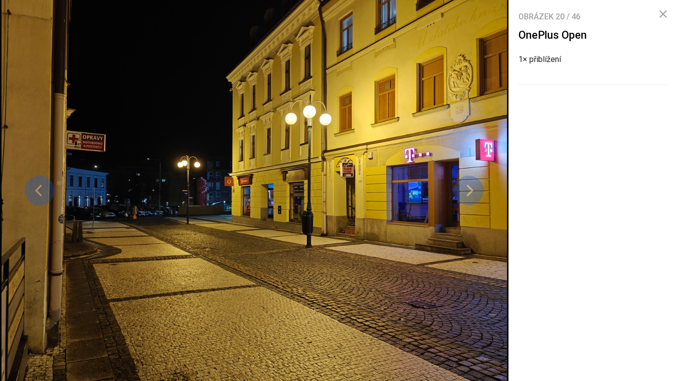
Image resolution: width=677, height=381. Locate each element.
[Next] (469, 190)
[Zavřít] (663, 14)
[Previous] (40, 190)
